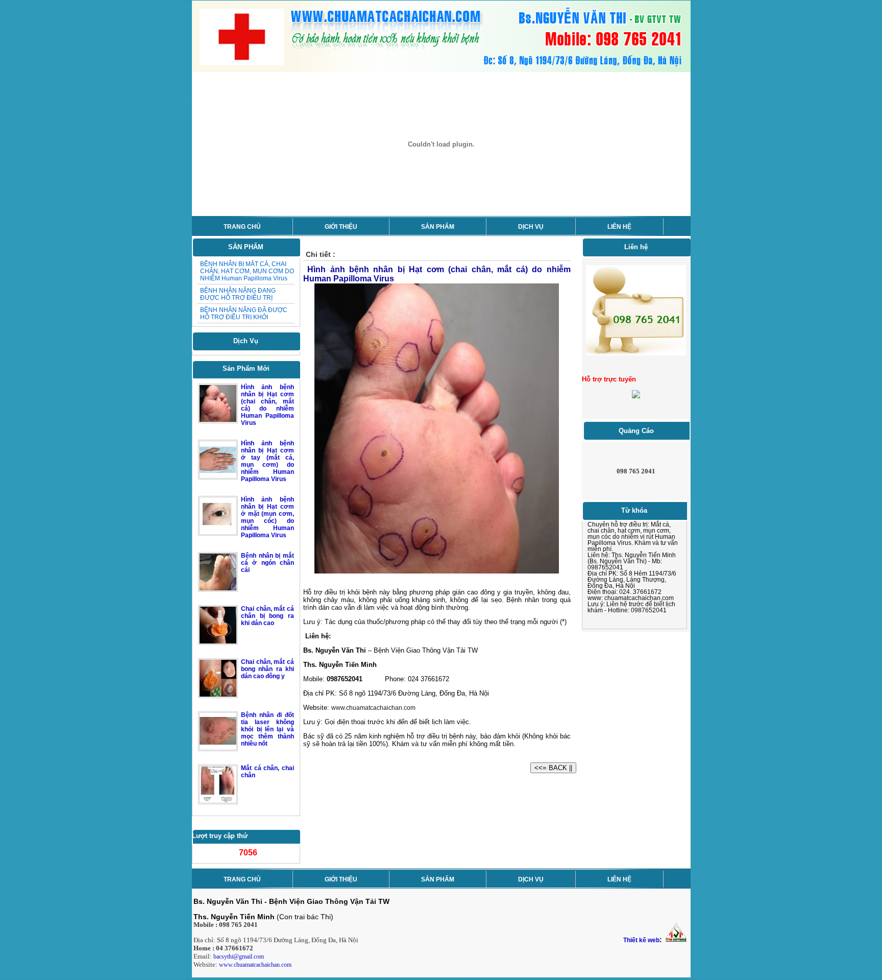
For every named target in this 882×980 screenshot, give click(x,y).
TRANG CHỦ (242, 226)
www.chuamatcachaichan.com (255, 964)
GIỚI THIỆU (341, 226)
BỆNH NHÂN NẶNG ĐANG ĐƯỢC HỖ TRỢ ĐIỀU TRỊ (238, 294)
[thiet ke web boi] (675, 940)
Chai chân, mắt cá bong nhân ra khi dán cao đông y (267, 669)
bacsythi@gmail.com (238, 956)
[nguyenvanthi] (636, 396)
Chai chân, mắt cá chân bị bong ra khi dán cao (267, 616)
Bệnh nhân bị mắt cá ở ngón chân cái (267, 562)
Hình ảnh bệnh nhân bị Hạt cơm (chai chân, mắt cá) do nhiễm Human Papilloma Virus (267, 405)
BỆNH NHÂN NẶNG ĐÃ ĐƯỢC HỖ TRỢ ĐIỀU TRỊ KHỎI (243, 313)
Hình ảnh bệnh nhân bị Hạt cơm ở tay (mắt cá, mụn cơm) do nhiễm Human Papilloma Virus (267, 461)
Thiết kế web (641, 940)
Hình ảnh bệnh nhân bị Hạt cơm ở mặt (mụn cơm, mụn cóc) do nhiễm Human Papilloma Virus (267, 517)
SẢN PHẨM (437, 226)
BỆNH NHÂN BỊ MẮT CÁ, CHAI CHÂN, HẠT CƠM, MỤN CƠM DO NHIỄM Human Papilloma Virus (247, 271)
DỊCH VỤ (531, 226)
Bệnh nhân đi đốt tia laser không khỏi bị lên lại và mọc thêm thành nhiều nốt (267, 729)
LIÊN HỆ (619, 226)
